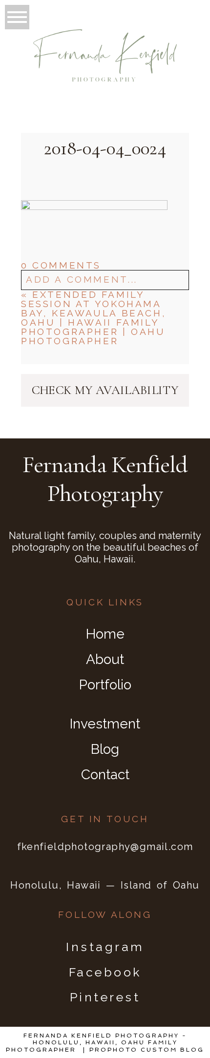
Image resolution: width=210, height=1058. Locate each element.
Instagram (105, 946)
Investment (105, 724)
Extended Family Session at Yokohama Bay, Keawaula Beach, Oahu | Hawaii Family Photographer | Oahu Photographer (93, 317)
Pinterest (105, 997)
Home (105, 634)
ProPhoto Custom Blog (146, 1049)
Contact (105, 775)
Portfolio (105, 685)
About (105, 659)
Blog (105, 749)
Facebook (105, 972)
